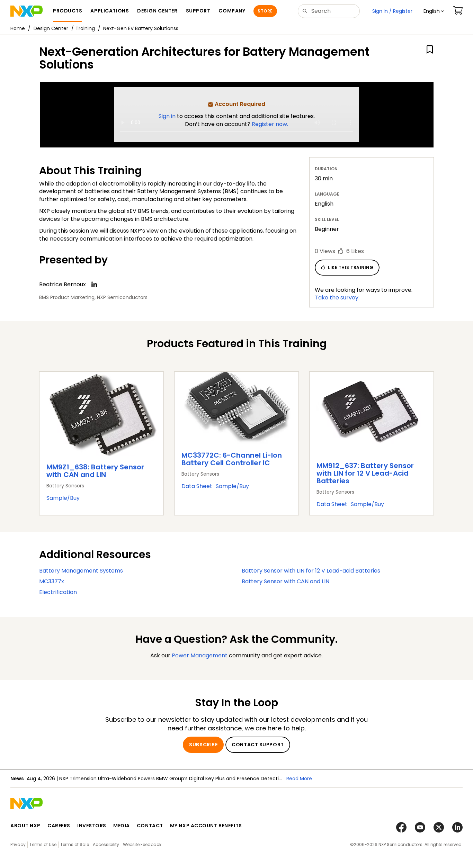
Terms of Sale (74, 844)
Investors (91, 825)
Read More (299, 778)
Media (121, 825)
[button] (433, 11)
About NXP (25, 825)
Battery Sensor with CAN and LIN (285, 581)
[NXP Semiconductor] (26, 11)
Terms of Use (42, 844)
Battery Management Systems (81, 571)
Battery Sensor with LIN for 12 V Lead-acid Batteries (311, 571)
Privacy (18, 844)
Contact (150, 825)
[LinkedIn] (94, 284)
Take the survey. (337, 298)
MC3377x (51, 581)
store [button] (265, 11)
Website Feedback (142, 844)
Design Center (51, 28)
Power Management (199, 655)
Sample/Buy (63, 498)
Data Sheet (196, 486)
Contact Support (258, 744)
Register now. (270, 124)
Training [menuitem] (85, 28)
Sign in (168, 116)
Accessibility (106, 844)
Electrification (58, 592)
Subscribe (203, 744)
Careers (58, 825)
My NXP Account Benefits (206, 825)
